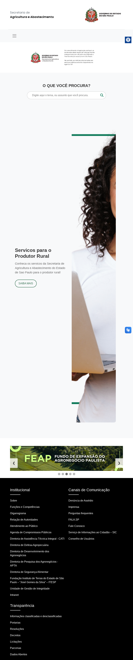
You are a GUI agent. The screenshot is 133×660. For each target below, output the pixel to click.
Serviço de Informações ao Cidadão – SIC (92, 532)
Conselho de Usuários (81, 538)
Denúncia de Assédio (80, 500)
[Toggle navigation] (14, 36)
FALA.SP (73, 519)
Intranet (14, 595)
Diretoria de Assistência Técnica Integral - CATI (37, 538)
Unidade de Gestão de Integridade (30, 588)
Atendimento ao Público (24, 526)
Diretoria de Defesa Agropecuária (29, 545)
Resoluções (17, 629)
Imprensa (73, 507)
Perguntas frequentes (80, 513)
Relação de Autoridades (24, 519)
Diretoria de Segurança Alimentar (29, 572)
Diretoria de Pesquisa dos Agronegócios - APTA (34, 563)
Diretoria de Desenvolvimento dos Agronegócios (29, 553)
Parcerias (15, 648)
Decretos (15, 635)
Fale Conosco (76, 526)
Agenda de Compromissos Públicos (30, 532)
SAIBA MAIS (25, 283)
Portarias (15, 622)
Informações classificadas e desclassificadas (36, 616)
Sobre (13, 500)
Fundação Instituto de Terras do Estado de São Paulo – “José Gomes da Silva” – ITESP (37, 580)
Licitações (16, 641)
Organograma (18, 513)
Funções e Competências (25, 507)
